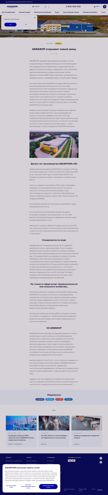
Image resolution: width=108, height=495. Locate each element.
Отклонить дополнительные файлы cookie (28, 486)
